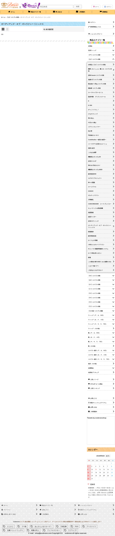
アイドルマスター (53, 530)
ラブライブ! (72, 530)
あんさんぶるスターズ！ (43, 526)
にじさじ (10, 526)
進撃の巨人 (35, 530)
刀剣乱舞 (63, 526)
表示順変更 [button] (49, 29)
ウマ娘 (24, 526)
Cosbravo (16, 521)
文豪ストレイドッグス (15, 530)
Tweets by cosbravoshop (96, 418)
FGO (76, 526)
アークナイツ (91, 526)
